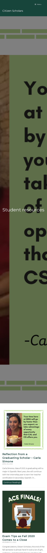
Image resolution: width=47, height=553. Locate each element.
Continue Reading (12, 483)
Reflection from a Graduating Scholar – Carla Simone (21, 458)
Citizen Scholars (12, 10)
